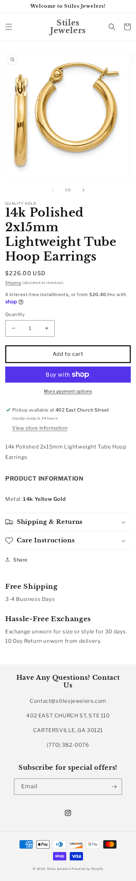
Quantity (15, 314)
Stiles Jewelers (59, 869)
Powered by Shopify (87, 869)
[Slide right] (83, 190)
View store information (39, 428)
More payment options (68, 391)
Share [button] (20, 560)
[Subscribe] (114, 786)
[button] (8, 27)
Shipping (13, 282)
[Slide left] (52, 190)
